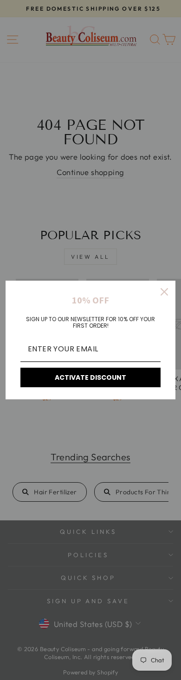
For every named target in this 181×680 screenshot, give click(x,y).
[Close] (164, 292)
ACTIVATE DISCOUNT (90, 377)
